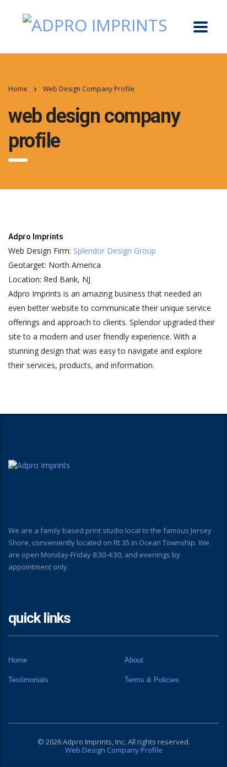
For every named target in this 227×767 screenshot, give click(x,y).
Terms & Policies (152, 680)
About (134, 660)
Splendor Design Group (114, 250)
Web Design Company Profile (114, 750)
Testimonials (28, 680)
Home (18, 89)
